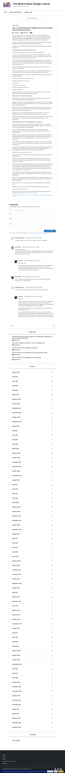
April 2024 (15, 498)
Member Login (28, 12)
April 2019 (15, 677)
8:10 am (36, 237)
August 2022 (15, 588)
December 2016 (16, 722)
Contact (4, 757)
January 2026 (16, 403)
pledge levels (43, 195)
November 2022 (16, 574)
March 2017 (15, 713)
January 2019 (16, 682)
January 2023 (16, 565)
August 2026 (15, 372)
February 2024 (16, 507)
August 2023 (15, 534)
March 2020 (15, 646)
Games (4, 759)
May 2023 (15, 547)
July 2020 (14, 632)
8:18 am (33, 247)
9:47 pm (36, 287)
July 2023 (14, 538)
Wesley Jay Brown (19, 287)
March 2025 (15, 448)
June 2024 (15, 489)
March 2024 (15, 502)
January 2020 (16, 655)
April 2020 (15, 641)
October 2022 (16, 579)
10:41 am (36, 296)
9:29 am (35, 260)
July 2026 (14, 376)
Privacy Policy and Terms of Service (9, 761)
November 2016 (16, 727)
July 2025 (14, 430)
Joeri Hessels (18, 247)
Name (10, 213)
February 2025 (16, 453)
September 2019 (17, 664)
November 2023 (16, 520)
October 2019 (16, 659)
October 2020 (16, 619)
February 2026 (16, 399)
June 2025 (15, 435)
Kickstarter (37, 195)
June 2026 (15, 381)
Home (5, 12)
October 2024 (16, 471)
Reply (40, 237)
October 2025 (16, 417)
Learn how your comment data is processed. (36, 233)
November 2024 (16, 466)
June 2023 (15, 543)
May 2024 (15, 493)
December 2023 (16, 516)
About (4, 755)
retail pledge (49, 195)
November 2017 (16, 704)
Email (10, 218)
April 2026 (15, 390)
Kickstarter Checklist (30, 192)
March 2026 (15, 394)
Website (10, 223)
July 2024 (14, 484)
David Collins (18, 276)
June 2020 (15, 637)
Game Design (15, 25)
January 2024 (16, 511)
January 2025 (16, 457)
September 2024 (17, 475)
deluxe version (25, 195)
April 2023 (15, 552)
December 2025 (16, 408)
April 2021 (15, 606)
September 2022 (17, 583)
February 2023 (16, 561)
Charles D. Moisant (19, 237)
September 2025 (17, 421)
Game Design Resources (15, 12)
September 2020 (17, 623)
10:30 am (34, 276)
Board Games (18, 195)
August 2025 (15, 426)
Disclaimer (5, 763)
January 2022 (16, 597)
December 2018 (16, 686)
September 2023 (17, 529)
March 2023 (15, 556)
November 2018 (16, 691)
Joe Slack (16, 32)
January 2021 (16, 615)
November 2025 (16, 412)
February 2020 (16, 650)
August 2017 (15, 709)
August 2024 (15, 480)
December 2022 (16, 570)
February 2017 (16, 718)
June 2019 (15, 668)
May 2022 (15, 592)
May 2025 (15, 439)
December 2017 (16, 700)
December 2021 (16, 601)
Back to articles (32, 18)
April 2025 (15, 444)
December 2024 (16, 462)
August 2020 (15, 628)
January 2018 (16, 695)
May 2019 (15, 673)
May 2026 (15, 385)
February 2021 (16, 610)
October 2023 (16, 525)
